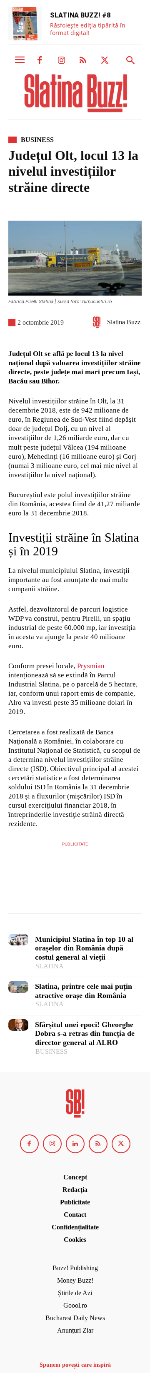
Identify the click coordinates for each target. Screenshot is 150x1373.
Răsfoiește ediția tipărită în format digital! (87, 29)
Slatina (49, 966)
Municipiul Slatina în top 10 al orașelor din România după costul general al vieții (84, 948)
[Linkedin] (75, 1143)
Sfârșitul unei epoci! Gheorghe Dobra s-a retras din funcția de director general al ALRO (85, 1033)
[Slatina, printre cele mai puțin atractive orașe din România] (18, 987)
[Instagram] (61, 61)
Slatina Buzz (123, 322)
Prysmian (91, 666)
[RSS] (83, 61)
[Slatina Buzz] (98, 322)
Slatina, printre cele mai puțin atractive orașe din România (83, 991)
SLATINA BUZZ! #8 (80, 15)
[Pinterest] (55, 892)
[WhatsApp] (74, 892)
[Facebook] (39, 61)
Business (37, 140)
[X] (104, 61)
